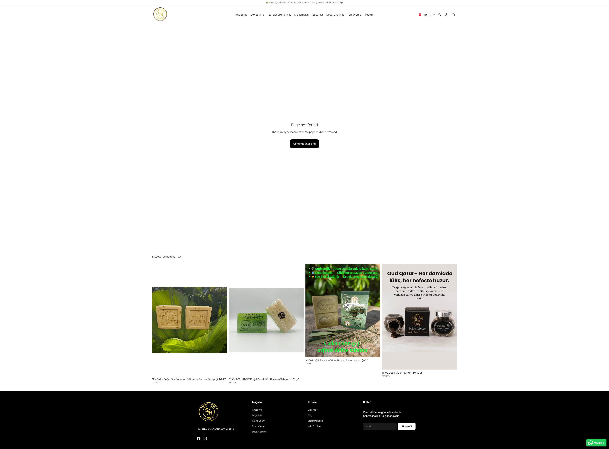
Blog (310, 415)
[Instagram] (205, 438)
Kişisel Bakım (258, 420)
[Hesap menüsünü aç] (446, 14)
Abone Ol (407, 426)
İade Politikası (314, 426)
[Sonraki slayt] (222, 319)
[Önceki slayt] (157, 319)
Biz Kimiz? (313, 409)
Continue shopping (304, 143)
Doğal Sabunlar (259, 431)
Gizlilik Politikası (315, 420)
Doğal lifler (257, 415)
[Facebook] (198, 438)
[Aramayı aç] (439, 14)
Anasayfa (257, 409)
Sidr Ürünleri (258, 426)
